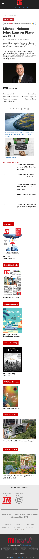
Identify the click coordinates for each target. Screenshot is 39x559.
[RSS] (27, 7)
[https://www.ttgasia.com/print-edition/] (12, 242)
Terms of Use (29, 527)
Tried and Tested (10, 414)
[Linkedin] (19, 7)
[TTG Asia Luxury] (12, 359)
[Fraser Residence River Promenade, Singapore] (19, 429)
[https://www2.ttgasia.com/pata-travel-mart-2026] (12, 282)
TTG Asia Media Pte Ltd (18, 557)
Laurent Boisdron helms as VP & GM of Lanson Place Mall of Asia (26, 186)
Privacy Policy (15, 527)
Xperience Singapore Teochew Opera (29, 98)
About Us (8, 525)
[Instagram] (15, 7)
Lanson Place (13, 88)
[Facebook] (11, 7)
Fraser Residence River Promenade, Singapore (19, 441)
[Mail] (23, 7)
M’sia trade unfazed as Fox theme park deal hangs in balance (11, 99)
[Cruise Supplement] (12, 320)
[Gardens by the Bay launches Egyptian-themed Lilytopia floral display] (19, 464)
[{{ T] (19, 24)
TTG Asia (7, 39)
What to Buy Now (10, 449)
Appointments (8, 19)
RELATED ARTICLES (11, 162)
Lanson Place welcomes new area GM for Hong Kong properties (27, 166)
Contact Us (19, 525)
